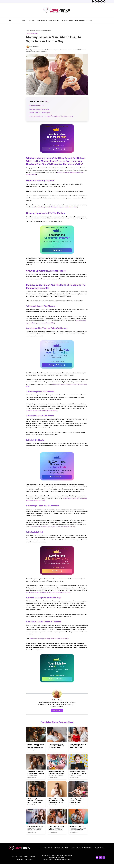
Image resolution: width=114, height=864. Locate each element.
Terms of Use (28, 859)
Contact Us (33, 856)
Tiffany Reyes (35, 46)
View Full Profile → (57, 710)
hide (46, 102)
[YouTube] (98, 1)
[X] (100, 857)
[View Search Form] (10, 20)
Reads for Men (99, 848)
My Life (78, 848)
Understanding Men (32, 33)
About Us (25, 856)
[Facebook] (93, 1)
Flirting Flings (59, 848)
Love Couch (48, 848)
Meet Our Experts (17, 856)
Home (23, 20)
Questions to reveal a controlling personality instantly (41, 410)
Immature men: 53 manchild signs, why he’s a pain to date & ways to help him (52, 527)
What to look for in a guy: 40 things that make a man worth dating (49, 638)
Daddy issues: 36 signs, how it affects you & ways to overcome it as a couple (55, 207)
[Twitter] (101, 1)
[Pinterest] (104, 1)
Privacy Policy (19, 859)
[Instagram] (96, 1)
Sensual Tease (70, 848)
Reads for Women (88, 848)
